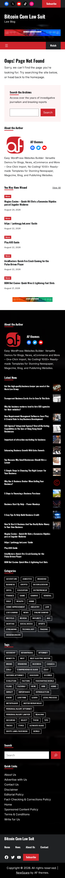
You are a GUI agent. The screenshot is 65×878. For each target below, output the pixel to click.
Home (31, 601)
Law (47, 607)
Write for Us (12, 819)
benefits (10, 658)
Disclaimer (11, 789)
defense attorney (15, 675)
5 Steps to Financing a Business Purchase (22, 493)
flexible (22, 686)
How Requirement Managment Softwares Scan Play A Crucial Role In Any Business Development (26, 417)
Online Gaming (41, 613)
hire (43, 686)
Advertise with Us (15, 779)
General (48, 596)
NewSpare (23, 872)
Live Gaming (12, 613)
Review (23, 618)
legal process (50, 698)
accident (10, 653)
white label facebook (17, 731)
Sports (41, 624)
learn (34, 698)
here (33, 686)
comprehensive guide (27, 670)
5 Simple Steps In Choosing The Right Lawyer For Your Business (25, 472)
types (21, 726)
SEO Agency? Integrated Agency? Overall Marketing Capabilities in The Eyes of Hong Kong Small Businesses (26, 428)
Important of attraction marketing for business (24, 439)
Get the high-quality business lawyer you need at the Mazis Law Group (26, 387)
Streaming (11, 629)
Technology (28, 629)
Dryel (9, 590)
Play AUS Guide (11, 242)
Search (48, 112)
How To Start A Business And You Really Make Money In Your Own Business (26, 525)
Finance (10, 596)
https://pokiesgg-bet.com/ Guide (20, 223)
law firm (21, 698)
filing (9, 686)
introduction (42, 692)
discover (34, 675)
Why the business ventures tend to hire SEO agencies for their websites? (27, 408)
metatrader (12, 703)
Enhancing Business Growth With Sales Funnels (24, 450)
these (35, 720)
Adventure (11, 579)
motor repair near (32, 703)
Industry (35, 607)
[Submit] (56, 755)
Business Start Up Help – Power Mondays (22, 504)
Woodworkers (13, 635)
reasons (40, 715)
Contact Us (11, 784)
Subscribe (31, 857)
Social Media (26, 624)
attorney (43, 653)
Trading (44, 629)
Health (19, 601)
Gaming (34, 596)
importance (24, 692)
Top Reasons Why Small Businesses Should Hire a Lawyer (25, 461)
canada (51, 664)
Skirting (10, 624)
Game (22, 596)
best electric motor (40, 658)
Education (22, 590)
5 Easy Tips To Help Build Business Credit (21, 514)
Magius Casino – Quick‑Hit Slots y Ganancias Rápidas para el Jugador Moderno (30, 203)
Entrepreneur (40, 590)
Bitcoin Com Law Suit (24, 16)
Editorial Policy (13, 794)
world (36, 731)
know (9, 698)
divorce (48, 675)
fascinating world (45, 681)
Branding (42, 579)
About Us (10, 774)
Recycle (10, 618)
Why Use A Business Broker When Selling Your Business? (24, 482)
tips (46, 720)
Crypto (24, 585)
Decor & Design (40, 585)
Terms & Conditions (17, 814)
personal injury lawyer (18, 715)
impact (9, 692)
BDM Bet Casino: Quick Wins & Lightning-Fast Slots (29, 283)
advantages (27, 653)
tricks (9, 726)
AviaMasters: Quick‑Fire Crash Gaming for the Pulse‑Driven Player (26, 262)
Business (10, 585)
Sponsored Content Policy (21, 809)
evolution (11, 681)
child (8, 670)
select (24, 720)
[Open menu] (6, 45)
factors (26, 681)
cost (46, 670)
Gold (8, 601)
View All (56, 187)
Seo (48, 618)
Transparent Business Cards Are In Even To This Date (27, 398)
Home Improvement (15, 607)
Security (36, 618)
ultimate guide (36, 726)
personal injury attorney (19, 709)
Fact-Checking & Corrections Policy (27, 799)
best (22, 658)
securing (10, 720)
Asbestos (27, 579)
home (53, 686)
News (7, 196)
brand (9, 664)
